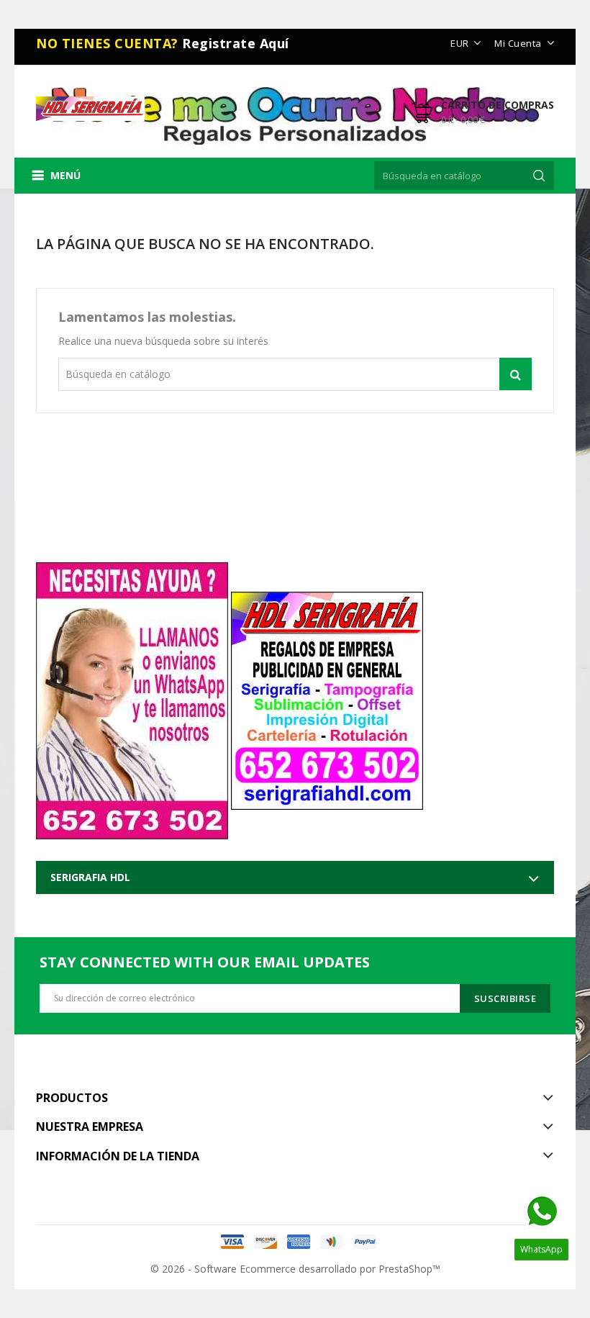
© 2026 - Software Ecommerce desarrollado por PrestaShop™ (295, 1269)
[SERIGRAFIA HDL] (327, 694)
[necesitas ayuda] (132, 694)
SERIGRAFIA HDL (90, 877)
